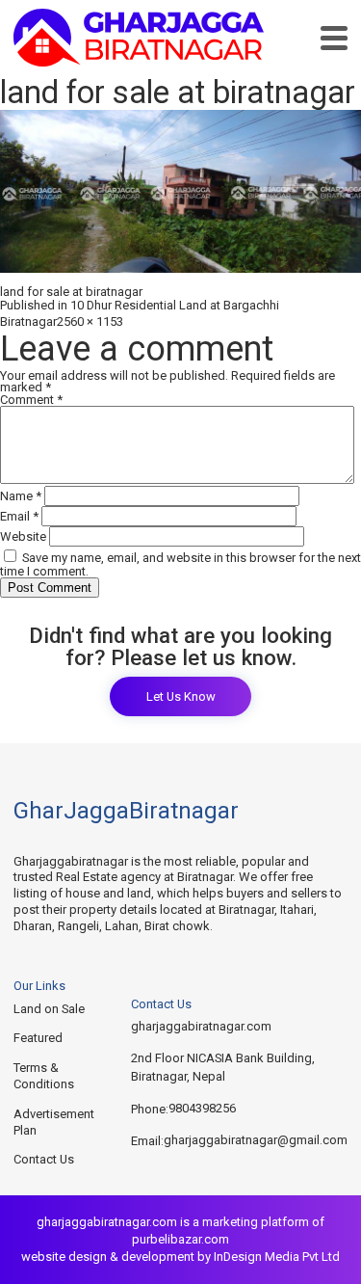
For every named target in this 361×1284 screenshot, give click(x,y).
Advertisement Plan (53, 1122)
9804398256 (202, 1108)
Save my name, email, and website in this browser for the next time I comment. (180, 564)
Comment (31, 399)
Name (20, 496)
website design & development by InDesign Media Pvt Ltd (180, 1256)
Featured (38, 1037)
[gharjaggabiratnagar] (138, 38)
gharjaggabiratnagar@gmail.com (256, 1140)
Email (19, 516)
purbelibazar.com (180, 1239)
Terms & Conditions (43, 1075)
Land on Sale (49, 1009)
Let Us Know (181, 696)
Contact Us (43, 1159)
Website (23, 536)
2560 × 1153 (90, 321)
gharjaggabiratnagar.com (201, 1026)
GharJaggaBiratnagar (126, 810)
